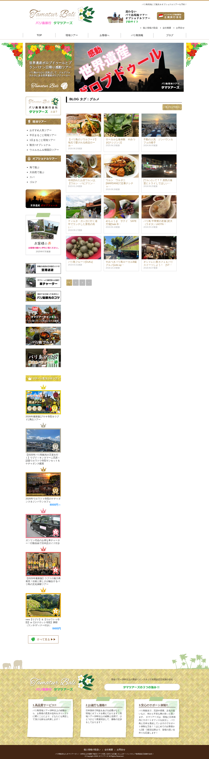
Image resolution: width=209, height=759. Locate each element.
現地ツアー (72, 35)
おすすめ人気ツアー (41, 130)
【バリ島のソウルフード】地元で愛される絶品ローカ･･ (82, 142)
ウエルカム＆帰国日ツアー (44, 149)
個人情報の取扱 (150, 28)
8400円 (56, 628)
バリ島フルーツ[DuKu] (80, 261)
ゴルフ (33, 182)
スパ (32, 177)
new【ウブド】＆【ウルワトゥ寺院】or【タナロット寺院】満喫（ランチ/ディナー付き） (43, 622)
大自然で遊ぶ (37, 172)
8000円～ (55, 504)
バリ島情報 (137, 35)
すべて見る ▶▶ (46, 639)
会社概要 (167, 28)
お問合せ (180, 28)
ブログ (169, 35)
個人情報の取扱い (92, 749)
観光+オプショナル (40, 145)
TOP (39, 35)
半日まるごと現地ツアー (43, 135)
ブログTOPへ (173, 107)
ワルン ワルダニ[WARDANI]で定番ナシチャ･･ (119, 183)
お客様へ (104, 35)
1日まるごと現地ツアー (42, 140)
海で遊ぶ (34, 167)
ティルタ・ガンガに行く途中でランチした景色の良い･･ (82, 224)
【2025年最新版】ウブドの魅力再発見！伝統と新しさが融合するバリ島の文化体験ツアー (43, 581)
